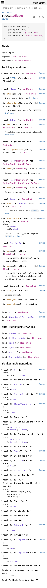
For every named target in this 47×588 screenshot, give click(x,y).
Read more (34, 98)
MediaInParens (34, 35)
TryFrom (22, 539)
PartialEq (16, 243)
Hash (12, 199)
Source (5, 19)
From (12, 160)
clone (10, 94)
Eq (9, 312)
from (9, 168)
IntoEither (20, 470)
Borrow (18, 384)
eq (8, 251)
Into (20, 460)
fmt (8, 124)
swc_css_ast (7, 12)
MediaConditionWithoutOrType (21, 183)
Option (27, 32)
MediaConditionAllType (17, 164)
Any (16, 369)
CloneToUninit (22, 404)
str (30, 78)
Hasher (22, 203)
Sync (11, 347)
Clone (13, 89)
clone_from (13, 103)
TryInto (22, 552)
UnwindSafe (15, 357)
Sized (15, 229)
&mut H (24, 221)
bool (26, 152)
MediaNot (39, 3)
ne (8, 266)
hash (9, 203)
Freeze (12, 333)
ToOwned (18, 525)
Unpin (11, 352)
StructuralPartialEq (21, 317)
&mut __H (16, 206)
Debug (13, 120)
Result (28, 127)
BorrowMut (20, 394)
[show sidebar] (2, 2)
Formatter (8, 127)
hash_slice (13, 218)
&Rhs (5, 269)
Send (11, 342)
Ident (35, 32)
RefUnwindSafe (17, 338)
